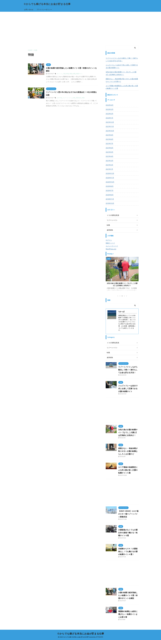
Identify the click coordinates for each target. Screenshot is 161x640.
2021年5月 (109, 152)
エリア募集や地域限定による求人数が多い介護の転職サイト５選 (122, 87)
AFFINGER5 (99, 637)
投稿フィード (110, 243)
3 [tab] (122, 296)
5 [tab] (126, 296)
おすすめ (59, 98)
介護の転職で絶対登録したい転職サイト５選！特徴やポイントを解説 (128, 595)
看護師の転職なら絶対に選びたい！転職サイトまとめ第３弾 (128, 614)
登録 (70, 73)
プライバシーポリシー (44, 9)
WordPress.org (111, 249)
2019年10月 (110, 203)
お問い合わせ (28, 9)
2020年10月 (110, 182)
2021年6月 (109, 148)
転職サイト (79, 73)
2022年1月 (109, 118)
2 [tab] (120, 296)
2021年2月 (109, 165)
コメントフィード (112, 246)
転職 (74, 73)
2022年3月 (109, 109)
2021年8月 (109, 139)
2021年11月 (110, 126)
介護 (64, 73)
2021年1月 (109, 169)
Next (136, 277)
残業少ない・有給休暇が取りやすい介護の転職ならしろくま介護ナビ (122, 80)
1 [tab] (118, 296)
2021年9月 (109, 135)
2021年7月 (109, 143)
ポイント (59, 73)
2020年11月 (110, 178)
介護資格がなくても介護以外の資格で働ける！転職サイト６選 (128, 533)
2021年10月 (110, 131)
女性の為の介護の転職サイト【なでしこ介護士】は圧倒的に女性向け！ (121, 73)
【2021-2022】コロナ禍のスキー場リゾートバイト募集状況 (128, 514)
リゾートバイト (67, 98)
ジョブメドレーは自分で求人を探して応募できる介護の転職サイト (122, 66)
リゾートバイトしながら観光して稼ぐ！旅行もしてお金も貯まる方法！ (122, 59)
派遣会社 (78, 98)
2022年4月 (109, 105)
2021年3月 (109, 161)
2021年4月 (109, 156)
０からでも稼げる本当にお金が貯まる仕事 (47, 4)
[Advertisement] (80, 28)
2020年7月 (109, 190)
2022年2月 (109, 114)
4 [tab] (124, 296)
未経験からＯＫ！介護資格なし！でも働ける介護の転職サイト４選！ (128, 551)
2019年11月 (110, 199)
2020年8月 (109, 186)
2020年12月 (110, 173)
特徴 (67, 73)
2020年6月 (109, 195)
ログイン (109, 240)
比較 (74, 98)
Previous (108, 277)
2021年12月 (110, 122)
